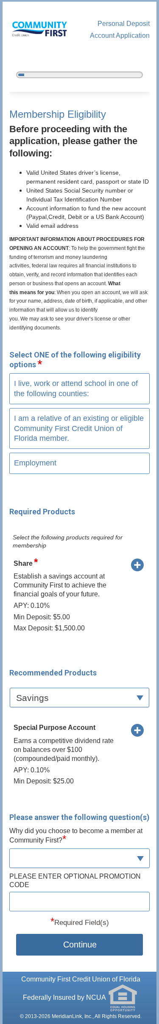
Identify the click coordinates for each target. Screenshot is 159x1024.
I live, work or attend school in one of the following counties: (76, 388)
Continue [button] (80, 944)
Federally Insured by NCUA (65, 997)
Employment (35, 463)
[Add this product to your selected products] (137, 564)
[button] (80, 697)
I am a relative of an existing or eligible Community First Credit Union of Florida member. (79, 428)
